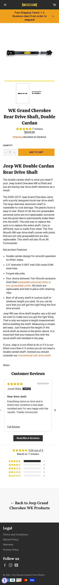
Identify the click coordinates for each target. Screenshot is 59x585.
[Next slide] (55, 410)
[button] (24, 128)
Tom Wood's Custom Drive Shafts (28, 575)
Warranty (8, 544)
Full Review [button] (13, 426)
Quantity (8, 145)
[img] (15, 383)
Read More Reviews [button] (28, 438)
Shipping (17, 137)
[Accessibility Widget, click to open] (5, 580)
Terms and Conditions (15, 534)
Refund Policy (11, 539)
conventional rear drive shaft (34, 355)
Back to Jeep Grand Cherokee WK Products (29, 505)
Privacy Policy (11, 549)
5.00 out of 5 (35, 450)
